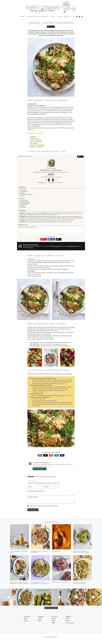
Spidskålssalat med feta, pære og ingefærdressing (81, 552)
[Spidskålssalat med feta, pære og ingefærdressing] (82, 536)
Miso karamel (56, 551)
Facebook (52, 239)
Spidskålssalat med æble (60, 582)
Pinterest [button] (44, 239)
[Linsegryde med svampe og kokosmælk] (40, 536)
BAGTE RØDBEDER (35, 346)
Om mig (53, 16)
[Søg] (73, 16)
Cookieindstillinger (70, 623)
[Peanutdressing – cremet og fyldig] (19, 536)
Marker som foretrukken (39, 468)
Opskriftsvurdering (31, 491)
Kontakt (60, 16)
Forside (22, 16)
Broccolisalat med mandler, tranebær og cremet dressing (19, 583)
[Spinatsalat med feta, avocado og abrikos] (82, 567)
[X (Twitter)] (45, 455)
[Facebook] (76, 16)
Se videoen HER (42, 112)
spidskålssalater (31, 271)
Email (59, 239)
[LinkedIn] (56, 455)
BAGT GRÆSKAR (34, 342)
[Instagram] (79, 16)
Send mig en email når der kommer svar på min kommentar (43, 506)
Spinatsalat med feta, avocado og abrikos (80, 583)
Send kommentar (33, 509)
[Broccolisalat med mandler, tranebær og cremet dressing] (19, 567)
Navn (30, 486)
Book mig (67, 16)
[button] (48, 174)
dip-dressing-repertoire (38, 124)
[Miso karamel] (61, 536)
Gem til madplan (52, 168)
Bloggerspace (54, 636)
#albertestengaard (71, 246)
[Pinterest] (82, 16)
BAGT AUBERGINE (34, 344)
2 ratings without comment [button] (49, 476)
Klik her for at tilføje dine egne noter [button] (27, 227)
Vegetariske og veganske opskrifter (37, 16)
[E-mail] (62, 455)
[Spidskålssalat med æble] (61, 567)
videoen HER (52, 124)
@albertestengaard (56, 246)
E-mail (46, 486)
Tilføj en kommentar (33, 497)
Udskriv (81, 156)
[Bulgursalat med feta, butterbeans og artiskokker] (40, 567)
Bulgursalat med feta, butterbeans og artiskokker (40, 583)
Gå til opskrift (51, 26)
